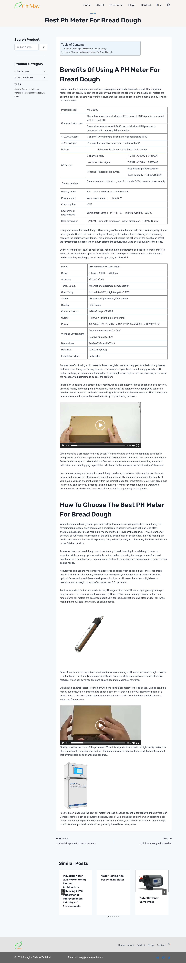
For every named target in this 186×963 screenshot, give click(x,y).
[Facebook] (163, 957)
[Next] (164, 892)
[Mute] (133, 445)
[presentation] (152, 881)
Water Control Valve (23, 77)
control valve (33, 89)
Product (141, 945)
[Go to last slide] (63, 892)
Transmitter (29, 93)
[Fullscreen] (137, 445)
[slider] (98, 445)
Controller (18, 93)
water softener (20, 89)
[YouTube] (157, 957)
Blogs (131, 5)
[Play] (63, 445)
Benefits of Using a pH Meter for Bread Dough (85, 48)
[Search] (43, 47)
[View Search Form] (169, 5)
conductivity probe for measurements (76, 841)
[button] (100, 425)
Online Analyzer (21, 71)
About (100, 5)
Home (87, 5)
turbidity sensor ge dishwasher (155, 841)
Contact (146, 5)
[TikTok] (169, 957)
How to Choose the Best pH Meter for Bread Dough (88, 52)
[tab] (108, 916)
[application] (100, 425)
